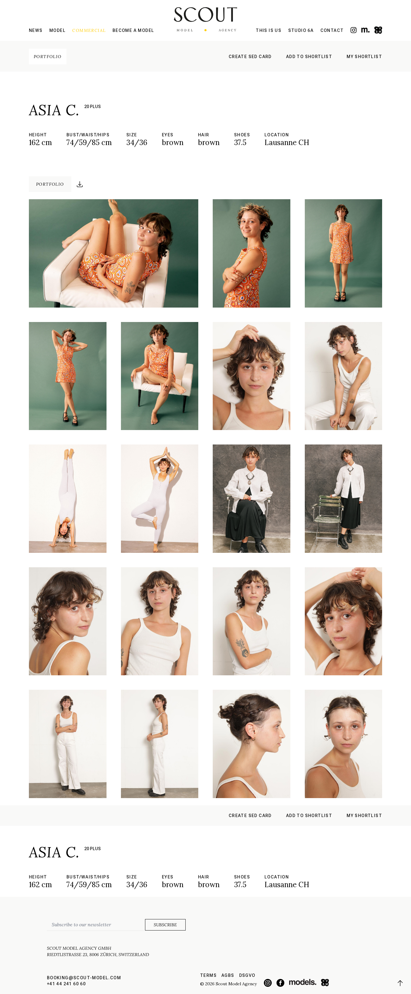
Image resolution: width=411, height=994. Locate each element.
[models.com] (365, 30)
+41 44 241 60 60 (66, 983)
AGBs (227, 975)
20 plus (92, 106)
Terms (208, 975)
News (36, 30)
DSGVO (247, 975)
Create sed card (250, 56)
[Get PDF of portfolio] (79, 184)
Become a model (133, 30)
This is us (268, 30)
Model (57, 30)
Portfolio (48, 56)
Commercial (89, 30)
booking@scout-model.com (84, 977)
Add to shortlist (309, 56)
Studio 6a (301, 30)
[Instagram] (354, 30)
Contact (332, 30)
